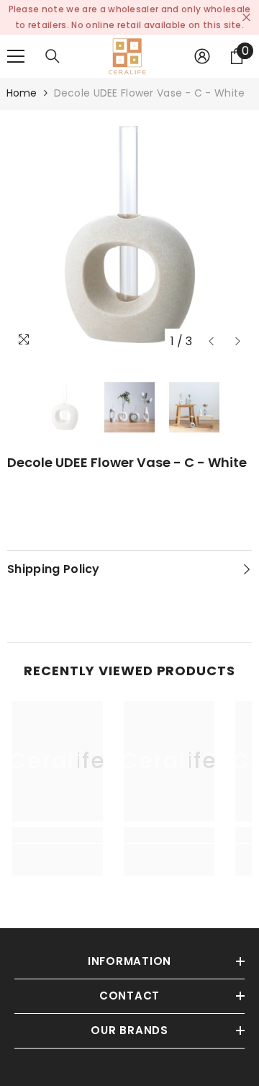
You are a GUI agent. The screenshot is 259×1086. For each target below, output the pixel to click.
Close (246, 17)
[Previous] (211, 341)
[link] (57, 860)
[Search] (52, 56)
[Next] (237, 341)
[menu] (15, 56)
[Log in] (202, 56)
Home (21, 93)
